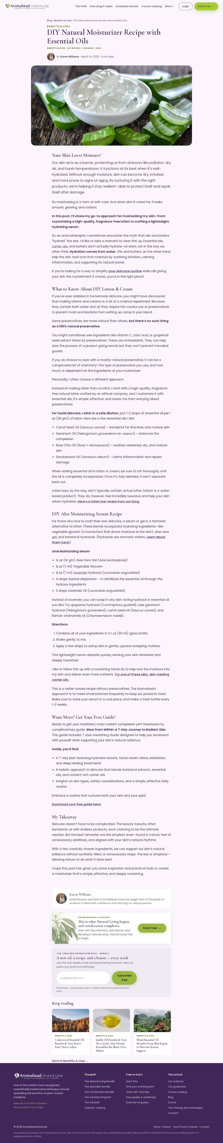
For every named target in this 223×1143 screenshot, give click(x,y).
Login (185, 6)
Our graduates (177, 1086)
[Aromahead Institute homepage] (27, 6)
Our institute (175, 1081)
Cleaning (88, 48)
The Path (81, 6)
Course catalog (151, 6)
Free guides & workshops (141, 1097)
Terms (156, 1127)
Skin (98, 48)
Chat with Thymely (137, 1092)
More (169, 6)
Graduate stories (127, 6)
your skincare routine (125, 271)
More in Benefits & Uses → (70, 1061)
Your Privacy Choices (185, 1127)
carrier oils (60, 246)
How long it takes (101, 6)
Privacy (166, 1127)
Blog (49, 20)
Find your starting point (140, 1086)
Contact (173, 1113)
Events (172, 1102)
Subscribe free (124, 978)
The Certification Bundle (99, 1092)
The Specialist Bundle (97, 1086)
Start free (204, 6)
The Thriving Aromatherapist (185, 1108)
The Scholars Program (97, 1097)
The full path (92, 1102)
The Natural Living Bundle (99, 1081)
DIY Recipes (73, 48)
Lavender (80, 573)
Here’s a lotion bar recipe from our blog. (109, 501)
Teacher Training (94, 1108)
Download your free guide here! (76, 804)
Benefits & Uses (63, 20)
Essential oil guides (137, 1102)
